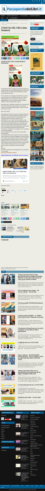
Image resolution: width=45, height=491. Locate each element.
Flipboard (2, 438)
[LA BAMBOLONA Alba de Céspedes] (37, 146)
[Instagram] (39, 1)
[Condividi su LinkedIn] (7, 58)
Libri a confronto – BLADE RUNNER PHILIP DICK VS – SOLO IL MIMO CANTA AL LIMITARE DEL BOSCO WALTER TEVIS (30, 357)
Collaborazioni (32, 423)
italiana (31, 437)
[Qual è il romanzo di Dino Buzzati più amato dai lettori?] (37, 126)
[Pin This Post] (10, 58)
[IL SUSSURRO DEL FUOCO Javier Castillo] (18, 434)
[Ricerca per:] (38, 20)
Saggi (31, 467)
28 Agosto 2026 (24, 451)
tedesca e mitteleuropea (34, 448)
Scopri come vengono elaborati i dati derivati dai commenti (14, 268)
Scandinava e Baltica (33, 443)
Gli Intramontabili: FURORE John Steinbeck (30, 303)
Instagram (3, 431)
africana (31, 428)
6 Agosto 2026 (21, 333)
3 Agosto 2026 (21, 361)
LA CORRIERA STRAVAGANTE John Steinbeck (5, 210)
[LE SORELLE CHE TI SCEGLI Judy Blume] (18, 441)
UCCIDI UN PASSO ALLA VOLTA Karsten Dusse (25, 448)
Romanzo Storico (33, 465)
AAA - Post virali (7, 222)
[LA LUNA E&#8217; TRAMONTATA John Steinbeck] (24, 206)
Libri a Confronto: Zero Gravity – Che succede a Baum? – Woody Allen (28, 291)
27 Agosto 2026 (24, 468)
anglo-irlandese (33, 430)
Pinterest (3, 434)
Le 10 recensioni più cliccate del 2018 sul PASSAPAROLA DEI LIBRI (37, 156)
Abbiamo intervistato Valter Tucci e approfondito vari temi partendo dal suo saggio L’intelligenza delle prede (29, 372)
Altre (31, 450)
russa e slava (32, 441)
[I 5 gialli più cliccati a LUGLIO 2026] (8, 347)
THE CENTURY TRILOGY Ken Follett (37, 117)
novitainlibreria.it (14, 18)
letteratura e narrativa (35, 15)
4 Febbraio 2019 (35, 159)
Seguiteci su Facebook (7, 441)
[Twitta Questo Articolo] (5, 58)
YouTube (2, 436)
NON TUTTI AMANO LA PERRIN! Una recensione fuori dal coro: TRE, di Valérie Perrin (37, 136)
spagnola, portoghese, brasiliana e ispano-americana (36, 445)
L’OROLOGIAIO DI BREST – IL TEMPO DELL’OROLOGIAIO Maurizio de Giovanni (30, 316)
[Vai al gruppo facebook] (35, 1)
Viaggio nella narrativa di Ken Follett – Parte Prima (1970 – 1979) (25, 457)
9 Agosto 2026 (21, 318)
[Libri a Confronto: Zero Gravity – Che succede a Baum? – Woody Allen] (8, 295)
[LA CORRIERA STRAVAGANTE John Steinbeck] (5, 206)
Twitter (2, 429)
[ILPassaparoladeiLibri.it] (22, 14)
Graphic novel (32, 458)
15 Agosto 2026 (21, 281)
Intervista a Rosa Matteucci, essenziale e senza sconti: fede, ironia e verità (25, 426)
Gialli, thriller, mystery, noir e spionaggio (35, 456)
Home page (3, 15)
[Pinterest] (44, 1)
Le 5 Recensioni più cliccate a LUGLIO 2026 (30, 385)
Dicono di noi (32, 421)
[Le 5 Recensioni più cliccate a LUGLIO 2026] (8, 389)
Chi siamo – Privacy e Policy (12, 15)
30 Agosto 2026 (24, 419)
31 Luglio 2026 (21, 399)
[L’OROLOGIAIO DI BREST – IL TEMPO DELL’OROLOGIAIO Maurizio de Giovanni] (8, 320)
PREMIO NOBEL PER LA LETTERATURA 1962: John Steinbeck (14, 155)
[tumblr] (42, 1)
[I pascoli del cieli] (15, 55)
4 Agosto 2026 (21, 344)
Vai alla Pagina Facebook (5, 425)
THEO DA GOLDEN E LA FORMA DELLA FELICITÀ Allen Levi (25, 466)
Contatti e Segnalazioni (34, 419)
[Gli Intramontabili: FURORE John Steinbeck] (8, 307)
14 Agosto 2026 (21, 293)
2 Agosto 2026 (21, 375)
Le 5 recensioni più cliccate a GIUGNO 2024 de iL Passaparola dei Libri (15, 211)
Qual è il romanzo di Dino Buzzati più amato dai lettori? (37, 127)
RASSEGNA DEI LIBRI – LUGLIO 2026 (29, 397)
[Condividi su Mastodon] (20, 58)
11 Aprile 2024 (35, 129)
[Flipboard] (44, 3)
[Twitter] (37, 1)
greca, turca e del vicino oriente (35, 435)
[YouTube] (42, 3)
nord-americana (33, 439)
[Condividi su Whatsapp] (17, 58)
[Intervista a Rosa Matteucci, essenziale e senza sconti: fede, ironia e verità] (18, 425)
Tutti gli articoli (24, 15)
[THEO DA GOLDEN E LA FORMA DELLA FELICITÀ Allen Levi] (18, 465)
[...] (30, 286)
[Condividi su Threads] (27, 58)
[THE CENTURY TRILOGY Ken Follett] (37, 116)
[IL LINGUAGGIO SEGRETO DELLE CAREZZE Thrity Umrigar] (18, 416)
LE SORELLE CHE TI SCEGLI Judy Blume (24, 441)
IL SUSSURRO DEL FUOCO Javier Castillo (25, 433)
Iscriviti (33, 39)
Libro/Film (32, 460)
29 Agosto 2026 (24, 435)
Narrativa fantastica (33, 462)
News (7, 18)
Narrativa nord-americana (19, 33)
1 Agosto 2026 (21, 386)
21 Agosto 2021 (35, 139)
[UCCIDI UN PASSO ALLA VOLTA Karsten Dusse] (18, 449)
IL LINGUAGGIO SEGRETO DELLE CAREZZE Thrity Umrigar (24, 417)
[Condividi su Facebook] (2, 58)
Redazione (11, 33)
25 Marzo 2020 (35, 119)
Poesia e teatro (33, 464)
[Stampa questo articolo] (15, 58)
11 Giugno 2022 (35, 149)
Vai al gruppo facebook (5, 427)
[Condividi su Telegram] (22, 58)
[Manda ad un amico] (12, 58)
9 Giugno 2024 (5, 33)
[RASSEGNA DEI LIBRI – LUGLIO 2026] (8, 402)
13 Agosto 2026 (21, 304)
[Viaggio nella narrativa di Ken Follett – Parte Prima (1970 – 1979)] (18, 457)
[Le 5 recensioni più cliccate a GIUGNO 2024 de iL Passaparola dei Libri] (15, 206)
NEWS (3, 271)
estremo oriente (33, 432)
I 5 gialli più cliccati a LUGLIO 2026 (28, 342)
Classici (31, 453)
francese (31, 434)
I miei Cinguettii (4, 450)
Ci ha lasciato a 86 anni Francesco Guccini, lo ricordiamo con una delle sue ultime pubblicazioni (30, 329)
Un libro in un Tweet (33, 469)
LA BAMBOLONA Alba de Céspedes (37, 147)
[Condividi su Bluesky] (25, 58)
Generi (2, 18)
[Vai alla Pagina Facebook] (33, 1)
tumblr (2, 433)
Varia (31, 471)
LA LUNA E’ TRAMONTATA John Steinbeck (24, 210)
